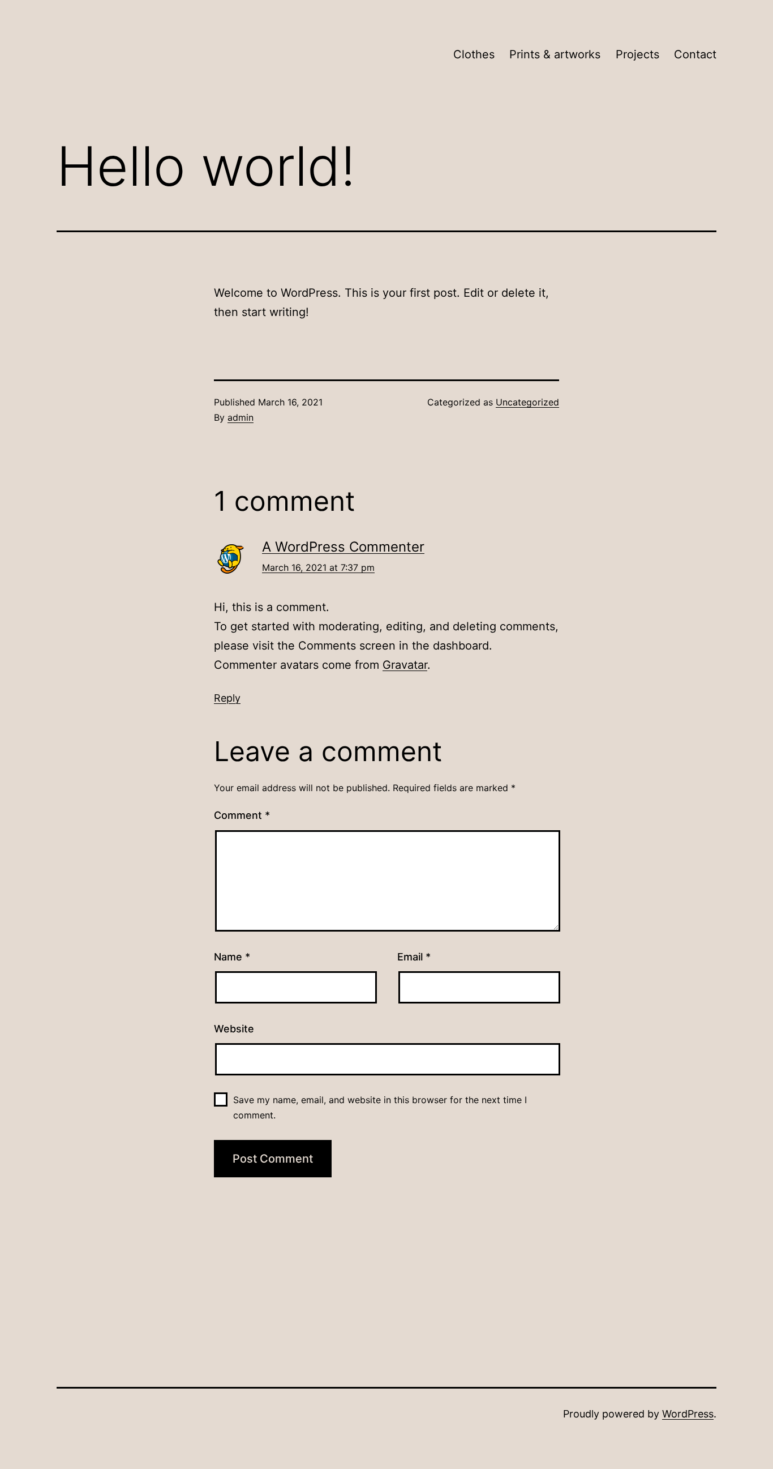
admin (240, 417)
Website (234, 1029)
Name (232, 957)
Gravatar (405, 665)
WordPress (688, 1414)
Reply (227, 698)
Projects (637, 54)
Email (414, 957)
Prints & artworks (554, 54)
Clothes (474, 54)
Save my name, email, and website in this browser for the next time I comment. (380, 1107)
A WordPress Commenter (343, 547)
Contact (695, 54)
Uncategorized (527, 402)
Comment (242, 815)
